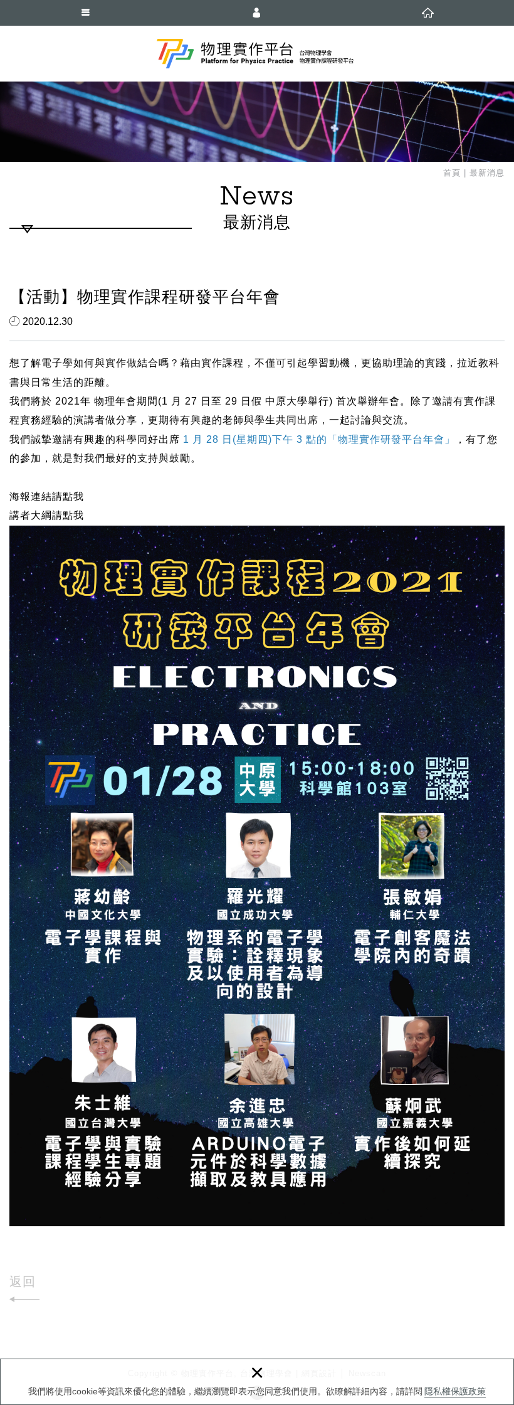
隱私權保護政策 (455, 1391)
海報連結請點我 (46, 496)
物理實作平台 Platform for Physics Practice (257, 53)
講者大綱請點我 (46, 515)
